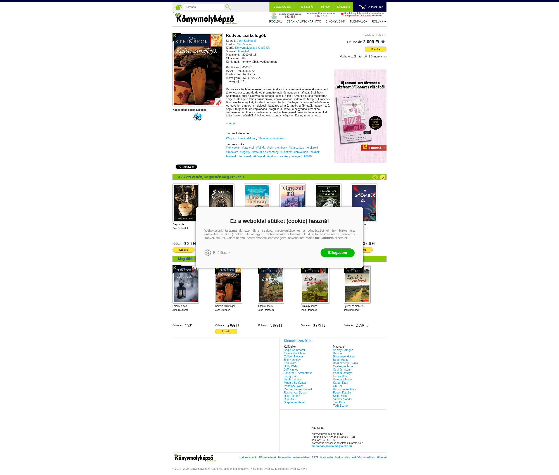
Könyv (230, 138)
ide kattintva (324, 238)
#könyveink (233, 147)
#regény (245, 152)
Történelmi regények (271, 138)
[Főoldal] (178, 7)
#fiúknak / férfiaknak (239, 156)
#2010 (308, 156)
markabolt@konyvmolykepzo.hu (332, 446)
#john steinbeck (277, 147)
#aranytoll (248, 147)
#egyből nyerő (293, 156)
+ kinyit (231, 123)
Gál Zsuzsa (244, 44)
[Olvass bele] (215, 98)
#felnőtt (261, 147)
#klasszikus (296, 147)
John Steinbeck (247, 40)
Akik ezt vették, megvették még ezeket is (211, 177)
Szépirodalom (246, 138)
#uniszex (286, 152)
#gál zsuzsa (275, 156)
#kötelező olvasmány (265, 152)
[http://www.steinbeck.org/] (197, 117)
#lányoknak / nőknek (306, 152)
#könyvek (260, 156)
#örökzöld (312, 147)
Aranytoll (243, 51)
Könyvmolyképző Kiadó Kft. (253, 47)
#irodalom (232, 152)
